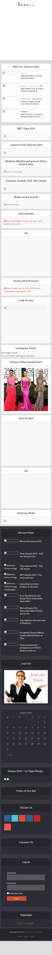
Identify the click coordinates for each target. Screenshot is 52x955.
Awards (24, 73)
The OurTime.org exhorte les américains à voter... (32, 115)
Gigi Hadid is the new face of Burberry (32, 621)
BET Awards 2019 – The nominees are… (31, 576)
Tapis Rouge (37, 99)
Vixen (32, 936)
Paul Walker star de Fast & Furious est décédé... (32, 89)
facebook (7, 818)
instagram (29, 818)
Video (26, 936)
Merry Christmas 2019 (30, 541)
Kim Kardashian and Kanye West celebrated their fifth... (31, 598)
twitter (15, 818)
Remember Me (15, 893)
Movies (23, 86)
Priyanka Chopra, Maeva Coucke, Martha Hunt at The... (32, 635)
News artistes (33, 86)
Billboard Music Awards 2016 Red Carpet (31, 76)
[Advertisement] (26, 34)
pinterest (37, 818)
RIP (41, 86)
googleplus (22, 818)
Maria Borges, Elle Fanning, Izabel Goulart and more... (31, 611)
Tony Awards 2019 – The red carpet (31, 567)
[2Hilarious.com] (26, 3)
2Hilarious (28, 932)
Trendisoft (38, 932)
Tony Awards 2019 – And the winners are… (31, 555)
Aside (19, 936)
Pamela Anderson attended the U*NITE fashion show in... (30, 648)
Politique (24, 111)
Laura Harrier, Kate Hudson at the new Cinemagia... (21, 587)
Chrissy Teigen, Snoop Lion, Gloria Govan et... (30, 102)
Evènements (25, 99)
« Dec (9, 755)
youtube (7, 827)
